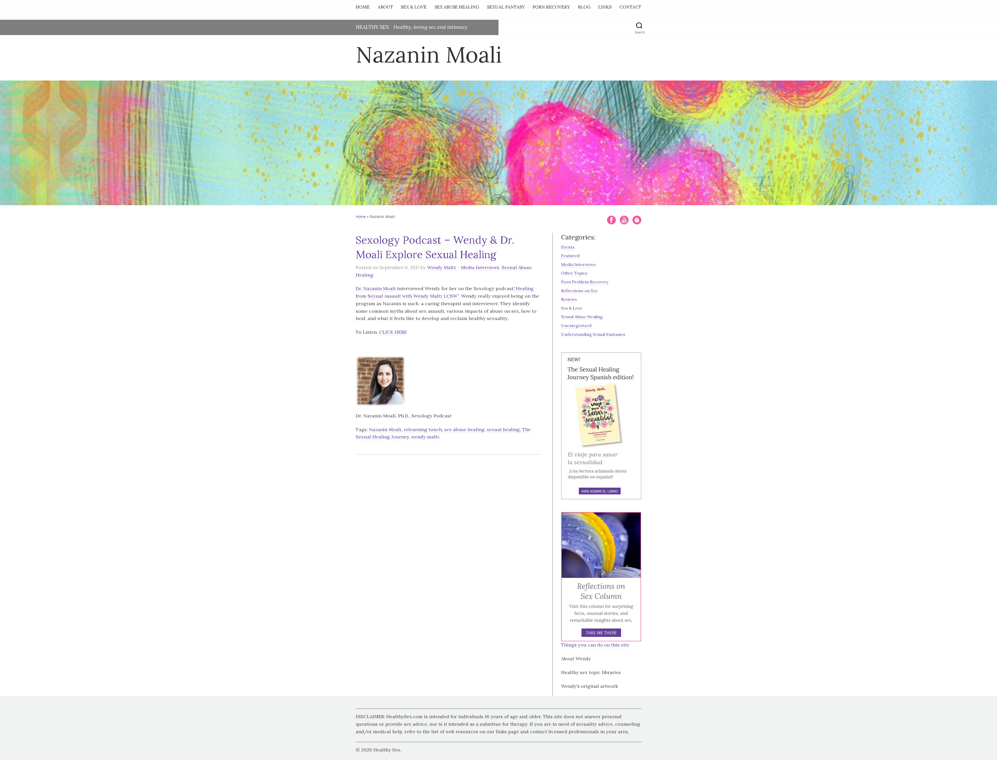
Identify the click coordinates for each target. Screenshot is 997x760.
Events (568, 247)
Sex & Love (414, 7)
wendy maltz (425, 437)
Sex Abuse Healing (457, 7)
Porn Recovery (551, 7)
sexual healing (503, 429)
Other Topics (574, 273)
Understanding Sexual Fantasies (593, 334)
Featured (570, 255)
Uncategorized (576, 325)
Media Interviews (480, 267)
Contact (630, 7)
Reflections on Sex (579, 290)
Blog (584, 7)
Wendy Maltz (441, 267)
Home (363, 7)
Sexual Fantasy (506, 7)
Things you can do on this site (595, 645)
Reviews (569, 299)
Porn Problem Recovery (584, 281)
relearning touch (423, 429)
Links (604, 7)
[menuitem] (364, 8)
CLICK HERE (393, 332)
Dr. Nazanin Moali (376, 288)
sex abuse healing (464, 429)
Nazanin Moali (385, 429)
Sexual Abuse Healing (582, 316)
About (385, 7)
